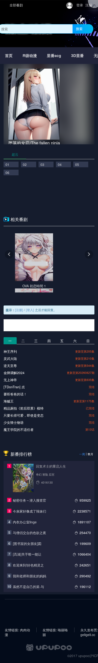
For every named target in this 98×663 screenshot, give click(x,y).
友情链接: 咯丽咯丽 (55, 630)
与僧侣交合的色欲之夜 (29, 532)
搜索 (79, 28)
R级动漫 (30, 55)
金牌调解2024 (14, 372)
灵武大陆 (10, 358)
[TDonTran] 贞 (14, 387)
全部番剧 (16, 5)
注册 (88, 5)
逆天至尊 (10, 365)
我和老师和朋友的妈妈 (29, 576)
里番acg (54, 55)
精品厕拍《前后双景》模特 (24, 408)
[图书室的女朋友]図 (27, 543)
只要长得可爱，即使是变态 (24, 415)
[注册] (19, 310)
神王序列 (10, 351)
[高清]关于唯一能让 (27, 554)
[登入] (30, 310)
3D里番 (77, 55)
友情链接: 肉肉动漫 (17, 630)
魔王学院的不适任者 (19, 429)
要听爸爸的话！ (15, 394)
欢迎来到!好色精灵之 (28, 565)
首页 (9, 55)
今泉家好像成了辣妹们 (29, 511)
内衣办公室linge (25, 522)
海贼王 (9, 401)
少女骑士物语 (14, 422)
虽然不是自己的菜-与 (28, 586)
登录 (79, 5)
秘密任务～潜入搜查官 (29, 500)
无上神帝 (10, 379)
